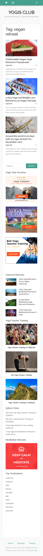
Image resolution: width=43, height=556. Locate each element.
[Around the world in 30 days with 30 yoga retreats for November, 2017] (21, 125)
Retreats (10, 55)
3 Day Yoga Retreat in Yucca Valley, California (27, 281)
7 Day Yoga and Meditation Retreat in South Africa (27, 292)
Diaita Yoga (33, 550)
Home (10, 543)
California (9, 478)
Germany (9, 507)
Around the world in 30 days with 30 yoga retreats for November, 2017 (20, 139)
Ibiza (7, 500)
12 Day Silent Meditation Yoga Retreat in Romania (27, 302)
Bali (7, 496)
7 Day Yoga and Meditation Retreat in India (27, 312)
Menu (12, 3)
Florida (8, 489)
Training (32, 543)
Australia (9, 511)
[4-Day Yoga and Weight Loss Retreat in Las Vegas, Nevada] (21, 86)
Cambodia (10, 503)
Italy (7, 485)
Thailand (9, 482)
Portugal (9, 492)
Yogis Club (21, 12)
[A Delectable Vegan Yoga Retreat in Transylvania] (21, 48)
